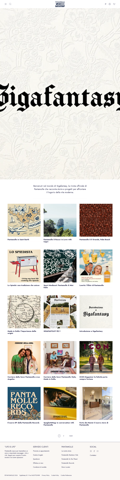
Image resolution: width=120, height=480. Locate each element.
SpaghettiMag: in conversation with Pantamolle (59, 424)
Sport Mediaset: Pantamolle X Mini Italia (58, 286)
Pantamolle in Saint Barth (18, 240)
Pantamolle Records (68, 463)
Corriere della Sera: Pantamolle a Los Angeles (24, 378)
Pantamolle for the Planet (69, 459)
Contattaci (93, 455)
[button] (10, 4)
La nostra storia (66, 451)
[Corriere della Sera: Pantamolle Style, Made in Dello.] (60, 357)
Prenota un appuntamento (41, 451)
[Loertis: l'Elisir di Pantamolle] (96, 266)
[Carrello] (114, 4)
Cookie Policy (55, 475)
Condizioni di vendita (39, 467)
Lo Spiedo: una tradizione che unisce (23, 285)
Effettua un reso (38, 463)
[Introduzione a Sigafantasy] (96, 311)
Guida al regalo (38, 455)
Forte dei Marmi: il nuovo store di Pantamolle (94, 424)
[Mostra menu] (5, 4)
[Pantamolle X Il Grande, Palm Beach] (96, 220)
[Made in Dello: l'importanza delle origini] (24, 311)
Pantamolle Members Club (70, 455)
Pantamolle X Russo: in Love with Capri (58, 241)
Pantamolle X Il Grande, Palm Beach (95, 240)
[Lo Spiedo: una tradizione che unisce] (24, 266)
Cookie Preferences (66, 475)
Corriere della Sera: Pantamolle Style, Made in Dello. (60, 378)
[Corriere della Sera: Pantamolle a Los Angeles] (24, 357)
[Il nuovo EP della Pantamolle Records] (24, 403)
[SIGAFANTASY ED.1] (60, 311)
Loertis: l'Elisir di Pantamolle (92, 285)
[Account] (110, 4)
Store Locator (66, 467)
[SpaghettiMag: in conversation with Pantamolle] (60, 403)
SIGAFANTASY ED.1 (52, 331)
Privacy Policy (45, 475)
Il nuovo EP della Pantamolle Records (23, 423)
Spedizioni (36, 459)
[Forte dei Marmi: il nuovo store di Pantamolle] (96, 403)
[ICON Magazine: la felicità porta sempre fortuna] (96, 357)
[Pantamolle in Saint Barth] (24, 220)
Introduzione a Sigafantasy (91, 331)
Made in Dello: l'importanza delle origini (22, 332)
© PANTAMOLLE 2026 (11, 475)
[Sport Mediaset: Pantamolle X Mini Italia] (60, 266)
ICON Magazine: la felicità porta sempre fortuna (93, 378)
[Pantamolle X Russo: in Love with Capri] (60, 220)
